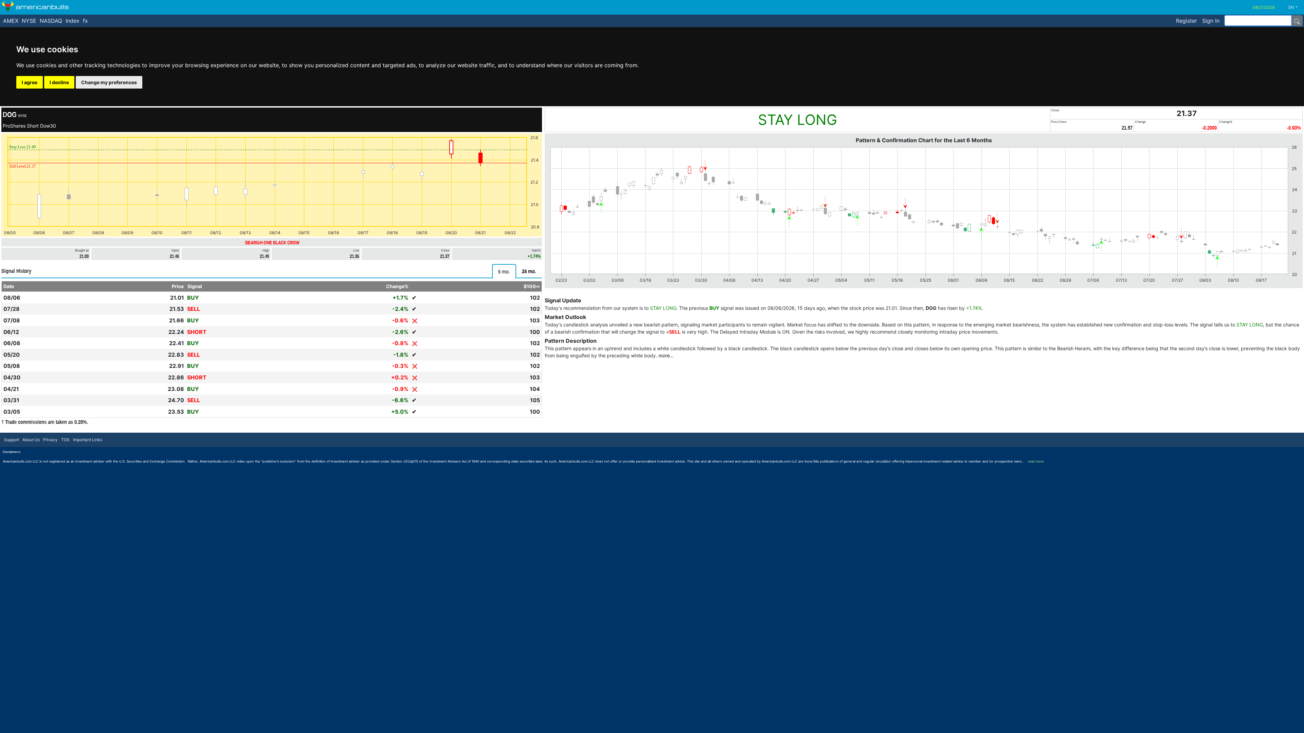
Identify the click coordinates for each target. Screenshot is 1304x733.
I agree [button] (29, 82)
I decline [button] (59, 82)
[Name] (1297, 20)
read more (1036, 461)
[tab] (504, 271)
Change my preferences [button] (109, 82)
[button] (1295, 7)
